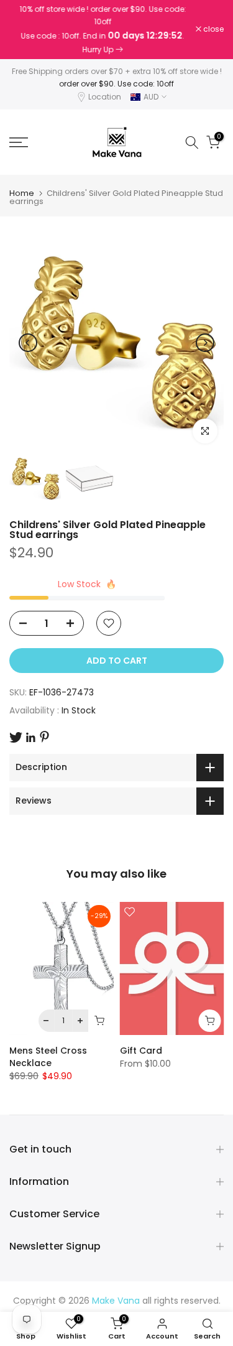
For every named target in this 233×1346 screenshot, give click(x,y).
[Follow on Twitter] (15, 737)
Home (21, 193)
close (212, 29)
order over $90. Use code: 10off (116, 83)
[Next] (205, 342)
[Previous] (28, 342)
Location (104, 96)
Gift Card (141, 1050)
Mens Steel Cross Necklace (48, 1056)
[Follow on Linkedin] (30, 738)
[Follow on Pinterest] (44, 737)
